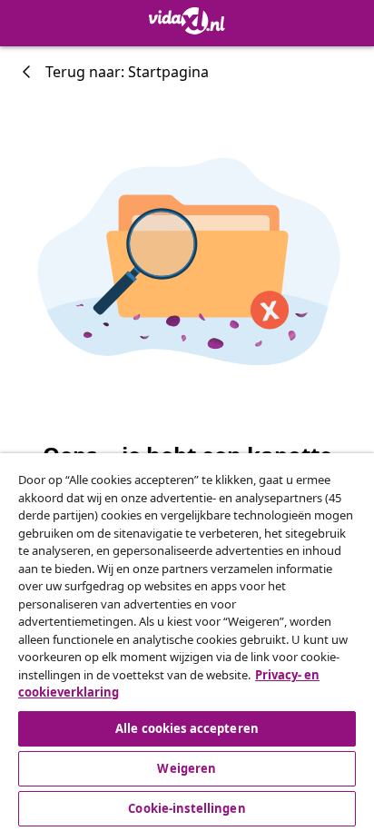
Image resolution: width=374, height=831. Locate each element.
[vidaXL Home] (187, 21)
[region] (187, 642)
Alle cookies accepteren (187, 728)
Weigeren (186, 768)
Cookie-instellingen (186, 808)
